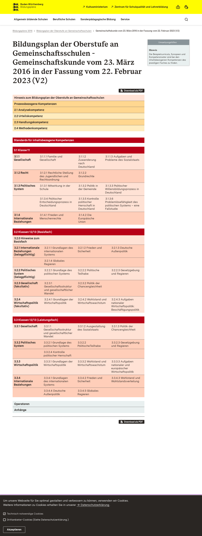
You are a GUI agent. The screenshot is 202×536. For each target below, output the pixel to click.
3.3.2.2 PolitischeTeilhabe (89, 344)
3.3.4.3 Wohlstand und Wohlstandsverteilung (125, 379)
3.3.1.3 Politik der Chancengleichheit (123, 328)
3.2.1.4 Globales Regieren (54, 262)
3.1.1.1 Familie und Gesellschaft (51, 158)
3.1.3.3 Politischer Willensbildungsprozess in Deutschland (122, 189)
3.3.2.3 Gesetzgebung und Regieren (125, 344)
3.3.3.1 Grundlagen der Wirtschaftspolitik (58, 363)
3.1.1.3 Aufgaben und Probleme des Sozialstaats (122, 158)
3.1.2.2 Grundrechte (86, 174)
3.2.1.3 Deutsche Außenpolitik (121, 249)
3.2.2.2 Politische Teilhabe (88, 271)
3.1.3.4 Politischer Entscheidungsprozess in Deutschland (56, 202)
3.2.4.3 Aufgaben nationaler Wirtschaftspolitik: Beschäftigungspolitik (125, 304)
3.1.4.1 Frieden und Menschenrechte (51, 216)
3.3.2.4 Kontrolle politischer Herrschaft (57, 353)
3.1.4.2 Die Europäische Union (86, 218)
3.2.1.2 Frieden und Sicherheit (90, 249)
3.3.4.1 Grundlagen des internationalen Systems (56, 381)
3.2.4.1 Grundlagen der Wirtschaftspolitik (58, 301)
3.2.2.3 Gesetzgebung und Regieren (125, 271)
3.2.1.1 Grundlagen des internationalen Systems (58, 251)
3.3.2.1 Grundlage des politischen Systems (57, 344)
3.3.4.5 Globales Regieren (87, 392)
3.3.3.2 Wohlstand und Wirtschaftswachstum (91, 363)
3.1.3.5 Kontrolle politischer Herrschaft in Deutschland (88, 204)
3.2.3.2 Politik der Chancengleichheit (90, 284)
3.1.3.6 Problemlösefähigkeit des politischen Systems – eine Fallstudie (122, 204)
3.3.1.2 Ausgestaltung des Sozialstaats (91, 328)
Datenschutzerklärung (95, 504)
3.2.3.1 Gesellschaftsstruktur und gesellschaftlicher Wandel (58, 288)
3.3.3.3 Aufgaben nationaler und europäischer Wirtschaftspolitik (122, 366)
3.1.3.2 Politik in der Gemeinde (88, 187)
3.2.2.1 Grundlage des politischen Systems (58, 271)
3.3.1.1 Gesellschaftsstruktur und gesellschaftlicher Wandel (58, 331)
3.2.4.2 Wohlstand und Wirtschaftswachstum (92, 301)
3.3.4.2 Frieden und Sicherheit (89, 379)
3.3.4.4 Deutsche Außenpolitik (54, 392)
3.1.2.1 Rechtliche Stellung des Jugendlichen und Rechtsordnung (56, 176)
